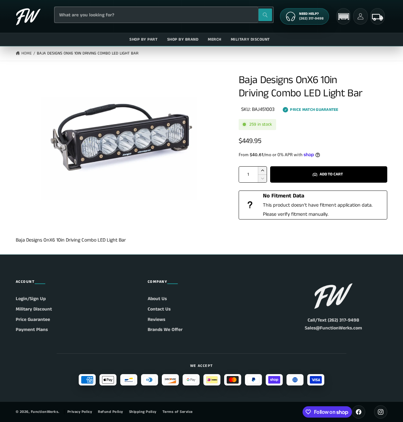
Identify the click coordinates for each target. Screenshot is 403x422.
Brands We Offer (165, 329)
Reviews (156, 319)
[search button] (265, 15)
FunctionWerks (44, 411)
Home (26, 53)
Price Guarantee (33, 319)
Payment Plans (32, 329)
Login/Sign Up (31, 298)
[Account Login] (360, 16)
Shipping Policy (142, 411)
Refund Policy (110, 411)
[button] (343, 16)
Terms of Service (177, 411)
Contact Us (159, 309)
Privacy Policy (79, 411)
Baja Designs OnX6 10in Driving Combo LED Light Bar (88, 53)
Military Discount (34, 309)
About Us (157, 298)
